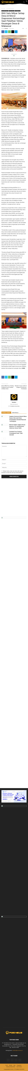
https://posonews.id (14, 404)
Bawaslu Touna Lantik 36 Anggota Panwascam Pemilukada (21, 387)
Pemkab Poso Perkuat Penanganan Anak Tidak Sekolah (16, 433)
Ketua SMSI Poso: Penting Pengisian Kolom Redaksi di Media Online (7, 387)
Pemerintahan (11, 10)
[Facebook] (2, 31)
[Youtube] (19, 1060)
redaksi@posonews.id (17, 1050)
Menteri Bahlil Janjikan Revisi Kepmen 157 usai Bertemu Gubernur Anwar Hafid (17, 426)
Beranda (3, 8)
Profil (7, 1065)
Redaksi (6, 28)
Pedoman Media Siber (10, 1066)
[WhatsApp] (9, 31)
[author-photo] (14, 400)
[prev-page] (2, 438)
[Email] (12, 31)
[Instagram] (12, 1060)
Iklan (14, 1065)
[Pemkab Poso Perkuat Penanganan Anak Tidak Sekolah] (5, 433)
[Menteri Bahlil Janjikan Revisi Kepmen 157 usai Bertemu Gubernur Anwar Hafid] (5, 426)
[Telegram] (16, 31)
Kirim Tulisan (19, 1066)
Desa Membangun (10, 8)
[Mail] (16, 1060)
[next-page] (5, 438)
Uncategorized (17, 10)
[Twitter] (6, 31)
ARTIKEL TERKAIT (6, 412)
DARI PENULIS (15, 412)
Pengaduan (19, 1065)
